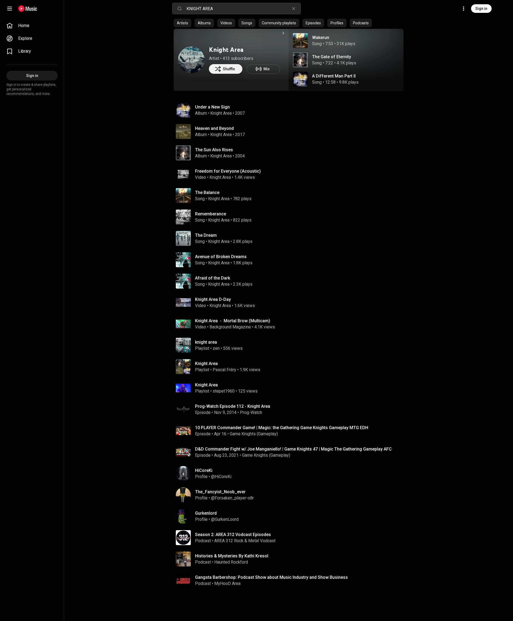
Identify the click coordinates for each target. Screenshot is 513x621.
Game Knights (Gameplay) (254, 433)
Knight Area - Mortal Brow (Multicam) (232, 320)
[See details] (283, 33)
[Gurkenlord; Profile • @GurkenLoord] (291, 516)
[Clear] (293, 8)
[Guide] (9, 8)
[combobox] (243, 8)
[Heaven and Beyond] (291, 131)
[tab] (182, 23)
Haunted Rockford (231, 562)
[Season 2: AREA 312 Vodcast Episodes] (291, 537)
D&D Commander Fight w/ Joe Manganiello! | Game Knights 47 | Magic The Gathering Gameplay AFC (293, 449)
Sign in (481, 8)
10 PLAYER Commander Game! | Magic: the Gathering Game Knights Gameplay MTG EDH (281, 427)
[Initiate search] (179, 8)
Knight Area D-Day (213, 299)
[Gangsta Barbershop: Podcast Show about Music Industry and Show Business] (291, 580)
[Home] (27, 8)
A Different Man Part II (334, 76)
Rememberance (210, 213)
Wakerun (320, 37)
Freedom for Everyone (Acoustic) (228, 171)
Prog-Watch (251, 412)
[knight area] (291, 345)
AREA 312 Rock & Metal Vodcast (244, 540)
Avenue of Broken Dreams (221, 256)
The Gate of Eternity (331, 56)
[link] (32, 25)
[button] (300, 40)
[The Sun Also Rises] (291, 153)
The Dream (206, 235)
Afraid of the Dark (212, 278)
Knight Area (226, 49)
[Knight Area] (191, 59)
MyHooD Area (227, 583)
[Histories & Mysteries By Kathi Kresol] (291, 559)
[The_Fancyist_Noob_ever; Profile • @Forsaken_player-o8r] (291, 495)
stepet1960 (224, 391)
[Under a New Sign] (291, 110)
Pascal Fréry (224, 369)
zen (216, 348)
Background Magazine (230, 326)
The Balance (207, 192)
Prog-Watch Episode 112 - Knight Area (232, 406)
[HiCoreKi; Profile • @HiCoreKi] (291, 473)
